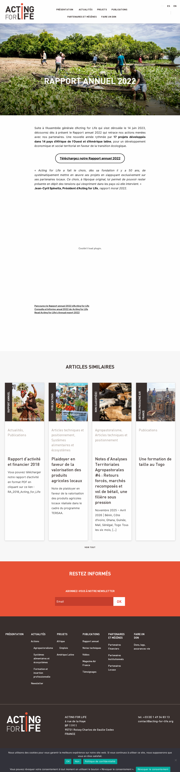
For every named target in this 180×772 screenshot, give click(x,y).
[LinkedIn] (162, 13)
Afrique (61, 641)
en (174, 6)
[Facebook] (152, 13)
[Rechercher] (175, 13)
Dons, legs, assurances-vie (142, 646)
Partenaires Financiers (114, 646)
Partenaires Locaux (114, 667)
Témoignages (89, 671)
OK (68, 761)
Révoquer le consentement (153, 769)
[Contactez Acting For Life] (147, 13)
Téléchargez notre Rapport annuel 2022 (90, 158)
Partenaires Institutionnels (116, 657)
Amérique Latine (65, 654)
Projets (102, 9)
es (168, 6)
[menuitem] (64, 9)
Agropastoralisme (43, 647)
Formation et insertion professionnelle (42, 672)
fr (162, 6)
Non (77, 761)
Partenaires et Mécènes (82, 16)
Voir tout (90, 547)
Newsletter (37, 683)
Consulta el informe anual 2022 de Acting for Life (61, 309)
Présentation (64, 9)
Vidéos (85, 654)
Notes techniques (91, 647)
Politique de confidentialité (100, 761)
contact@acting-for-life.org (155, 721)
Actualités (85, 9)
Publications (119, 9)
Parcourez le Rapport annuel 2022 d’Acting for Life (61, 306)
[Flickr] (168, 13)
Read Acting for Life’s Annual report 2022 (57, 312)
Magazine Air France (89, 663)
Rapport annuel (90, 641)
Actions (35, 641)
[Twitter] (157, 13)
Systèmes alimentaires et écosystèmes (42, 658)
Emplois (63, 647)
